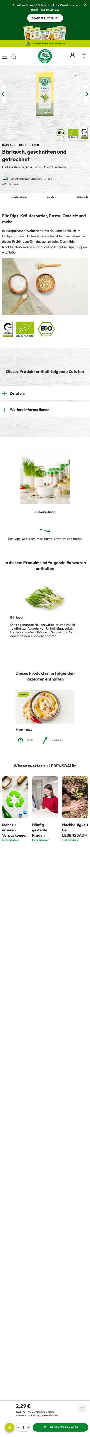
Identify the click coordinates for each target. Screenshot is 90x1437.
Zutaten (51, 196)
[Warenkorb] (84, 56)
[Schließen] (85, 4)
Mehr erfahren (10, 839)
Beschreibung (19, 196)
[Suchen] (13, 56)
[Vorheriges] (3, 94)
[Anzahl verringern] (18, 1427)
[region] (45, 94)
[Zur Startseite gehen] (45, 56)
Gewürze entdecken (45, 18)
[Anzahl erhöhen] (29, 1427)
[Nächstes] (87, 94)
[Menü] (4, 56)
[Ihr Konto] (72, 54)
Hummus (23, 729)
